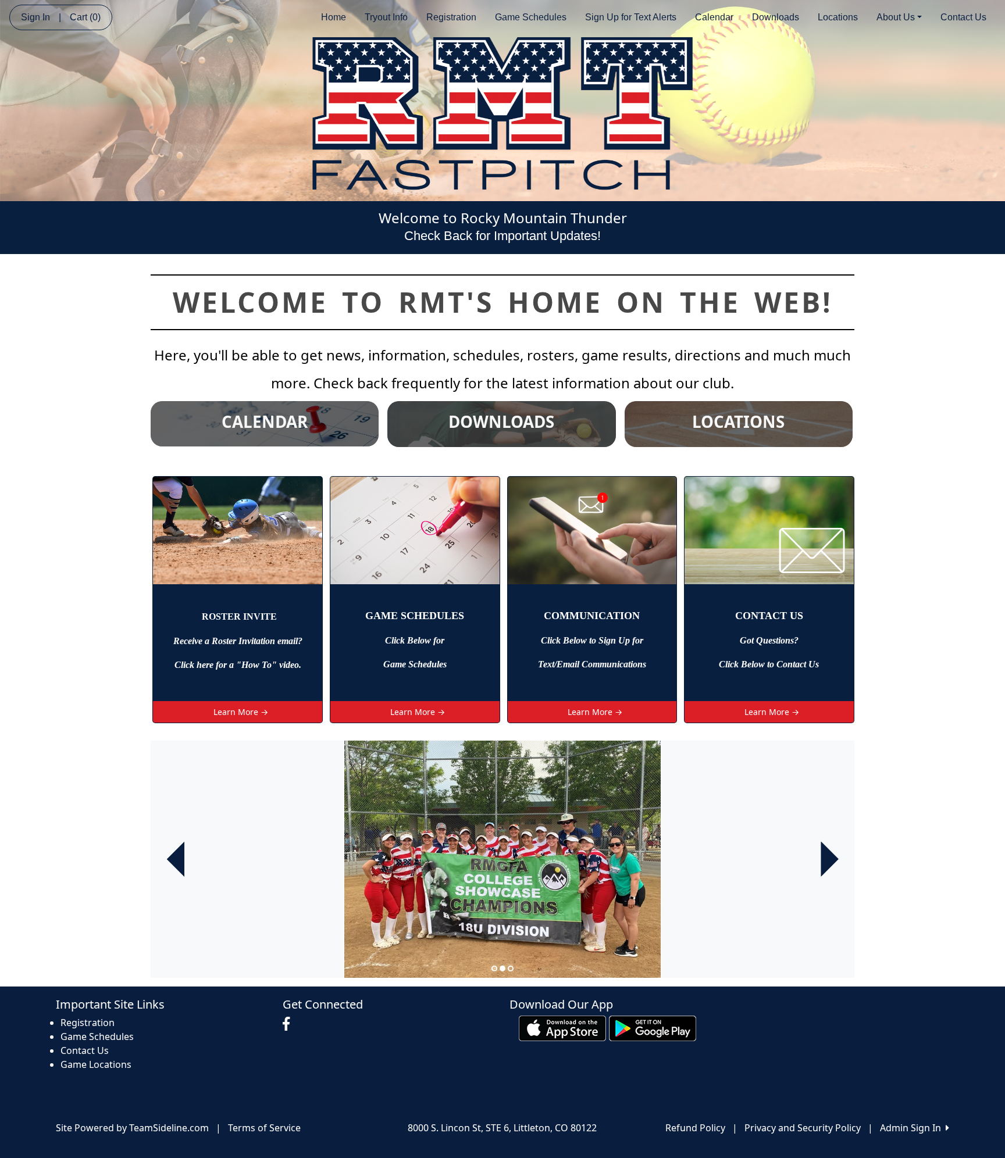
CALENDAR (265, 421)
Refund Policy (695, 1127)
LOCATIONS (738, 421)
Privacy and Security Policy (802, 1127)
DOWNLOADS (501, 421)
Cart (85, 17)
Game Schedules (530, 17)
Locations (838, 17)
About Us (895, 17)
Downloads (775, 17)
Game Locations (95, 1064)
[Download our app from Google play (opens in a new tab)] (652, 1027)
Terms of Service (264, 1127)
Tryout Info (386, 17)
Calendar (714, 17)
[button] (175, 859)
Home (333, 17)
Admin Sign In (913, 1127)
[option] (502, 859)
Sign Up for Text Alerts (630, 17)
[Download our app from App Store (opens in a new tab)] (562, 1027)
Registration (451, 17)
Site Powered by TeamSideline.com (132, 1127)
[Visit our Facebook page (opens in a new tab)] (289, 1024)
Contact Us (963, 17)
